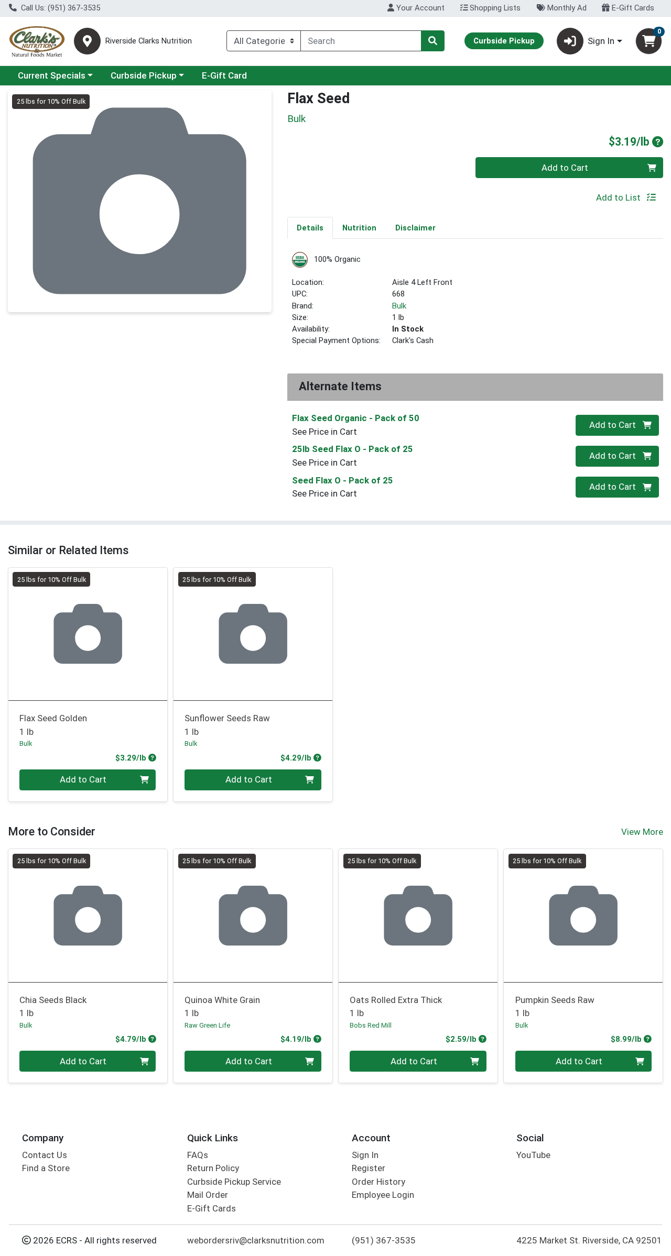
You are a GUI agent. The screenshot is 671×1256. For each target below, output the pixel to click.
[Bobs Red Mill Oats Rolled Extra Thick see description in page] (418, 915)
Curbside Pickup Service (234, 1181)
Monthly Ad (566, 8)
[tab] (310, 227)
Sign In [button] (601, 41)
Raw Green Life (207, 1025)
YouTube (533, 1155)
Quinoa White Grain (222, 1006)
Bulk (399, 306)
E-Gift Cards (632, 8)
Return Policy (213, 1168)
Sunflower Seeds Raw (227, 724)
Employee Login (383, 1194)
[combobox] (360, 40)
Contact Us (44, 1155)
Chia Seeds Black (52, 1006)
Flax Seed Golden (53, 724)
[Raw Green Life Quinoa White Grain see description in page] (253, 915)
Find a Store (46, 1168)
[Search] (432, 40)
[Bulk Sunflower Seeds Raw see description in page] (253, 634)
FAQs (197, 1155)
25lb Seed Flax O (352, 449)
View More (642, 832)
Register (368, 1168)
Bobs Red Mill (371, 1025)
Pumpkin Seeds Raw (554, 1006)
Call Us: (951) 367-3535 (59, 8)
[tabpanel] (475, 303)
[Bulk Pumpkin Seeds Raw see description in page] (583, 915)
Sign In (365, 1155)
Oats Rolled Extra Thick (396, 1006)
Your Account (419, 8)
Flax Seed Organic (355, 418)
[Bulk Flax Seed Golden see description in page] (87, 634)
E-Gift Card (224, 75)
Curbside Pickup (144, 75)
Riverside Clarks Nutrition (148, 41)
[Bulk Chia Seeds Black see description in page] (87, 915)
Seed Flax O (342, 480)
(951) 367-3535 (384, 1240)
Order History (378, 1181)
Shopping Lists (494, 8)
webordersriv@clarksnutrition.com (255, 1240)
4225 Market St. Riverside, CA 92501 (589, 1240)
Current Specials (51, 75)
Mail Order (207, 1194)
